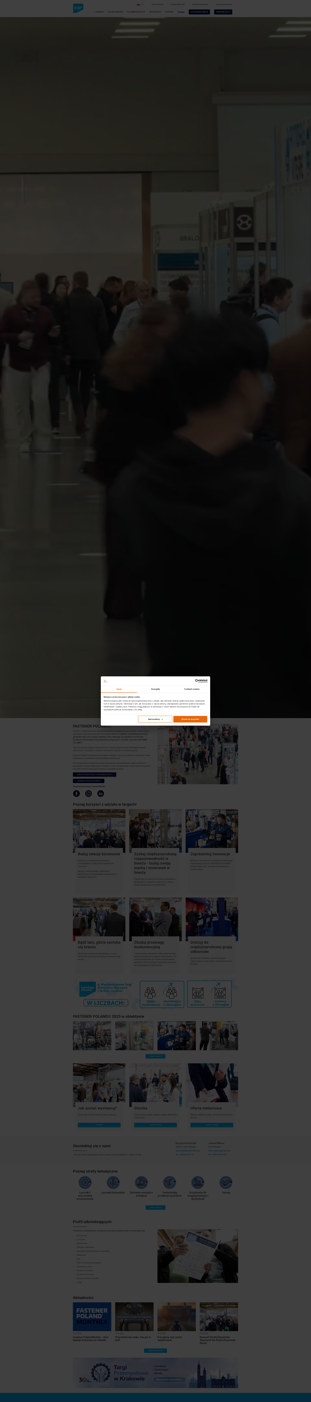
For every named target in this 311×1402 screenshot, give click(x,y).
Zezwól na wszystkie (190, 719)
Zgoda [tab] (119, 689)
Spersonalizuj (154, 719)
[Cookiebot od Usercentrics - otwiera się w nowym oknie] (196, 681)
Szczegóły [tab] (155, 689)
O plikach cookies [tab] (192, 689)
